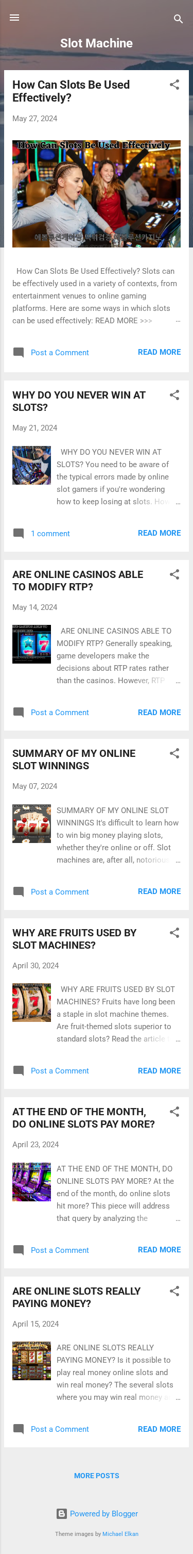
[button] (174, 86)
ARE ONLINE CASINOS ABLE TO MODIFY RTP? (77, 580)
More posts (96, 1476)
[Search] (178, 21)
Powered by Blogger (103, 1513)
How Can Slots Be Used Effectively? (71, 91)
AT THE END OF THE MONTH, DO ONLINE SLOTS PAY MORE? (83, 1117)
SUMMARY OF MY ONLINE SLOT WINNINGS (73, 759)
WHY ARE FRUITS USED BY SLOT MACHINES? (74, 939)
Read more (159, 352)
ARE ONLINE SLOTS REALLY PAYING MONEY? (76, 1297)
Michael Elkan (120, 1534)
